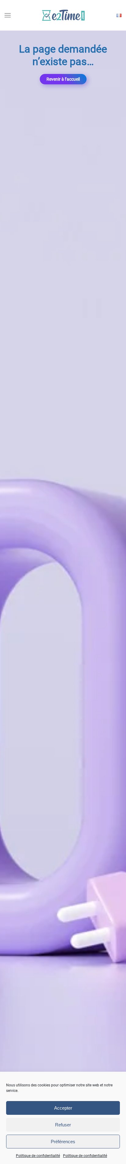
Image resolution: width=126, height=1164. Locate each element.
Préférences (63, 1141)
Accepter (63, 1108)
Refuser (63, 1124)
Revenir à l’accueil (63, 79)
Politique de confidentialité (38, 1156)
